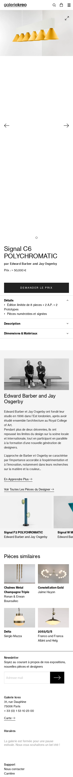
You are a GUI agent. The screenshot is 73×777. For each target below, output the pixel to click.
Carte (8, 718)
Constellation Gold (51, 587)
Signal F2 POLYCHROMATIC (23, 532)
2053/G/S (45, 631)
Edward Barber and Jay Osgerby (33, 263)
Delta (7, 631)
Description (12, 323)
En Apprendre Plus (16, 479)
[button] (61, 5)
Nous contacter (14, 769)
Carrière (9, 773)
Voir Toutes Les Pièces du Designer (27, 489)
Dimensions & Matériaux (21, 333)
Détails (9, 300)
